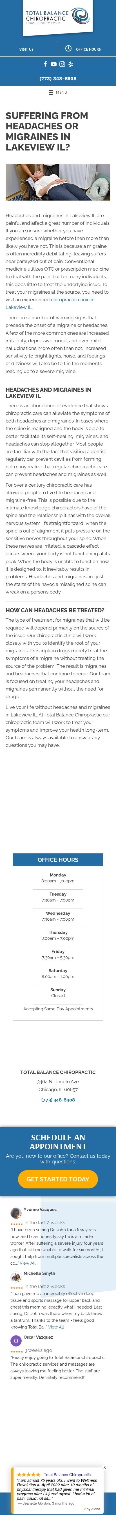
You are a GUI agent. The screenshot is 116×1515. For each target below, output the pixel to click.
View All (27, 1263)
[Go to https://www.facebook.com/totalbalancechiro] (45, 65)
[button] (58, 1179)
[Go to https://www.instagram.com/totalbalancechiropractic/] (62, 65)
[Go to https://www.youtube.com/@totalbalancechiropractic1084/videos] (54, 65)
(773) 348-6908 (58, 78)
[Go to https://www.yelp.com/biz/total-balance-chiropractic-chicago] (70, 65)
